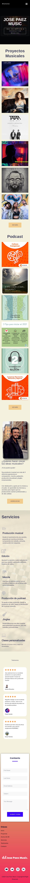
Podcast (15, 236)
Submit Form (15, 814)
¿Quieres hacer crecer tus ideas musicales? (13, 462)
